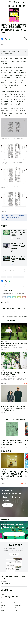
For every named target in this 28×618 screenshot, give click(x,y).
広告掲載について (17, 605)
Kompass (7, 583)
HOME (2, 316)
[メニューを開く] (26, 2)
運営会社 (16, 602)
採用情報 (3, 605)
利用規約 (16, 610)
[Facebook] (16, 6)
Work (15, 578)
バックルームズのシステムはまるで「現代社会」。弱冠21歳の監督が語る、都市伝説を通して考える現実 (12, 474)
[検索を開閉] (24, 2)
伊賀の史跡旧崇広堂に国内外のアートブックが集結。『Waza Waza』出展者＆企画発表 (12, 442)
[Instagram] (13, 6)
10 (25, 296)
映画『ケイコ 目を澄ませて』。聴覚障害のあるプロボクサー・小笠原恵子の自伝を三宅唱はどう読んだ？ (14, 408)
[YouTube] (20, 6)
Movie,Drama (16, 576)
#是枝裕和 (9, 277)
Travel (19, 578)
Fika (2, 583)
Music (3, 576)
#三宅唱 (3, 277)
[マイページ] (2, 2)
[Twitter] (9, 6)
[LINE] (24, 6)
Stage (23, 576)
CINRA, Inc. (7, 590)
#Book (21, 277)
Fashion (25, 578)
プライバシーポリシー (5, 610)
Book (7, 316)
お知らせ (3, 607)
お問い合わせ (17, 607)
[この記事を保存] (25, 38)
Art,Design (9, 576)
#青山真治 (16, 277)
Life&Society (8, 578)
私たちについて (4, 602)
